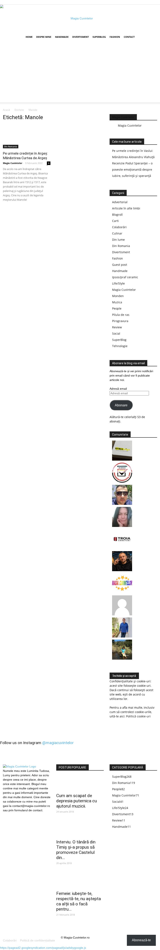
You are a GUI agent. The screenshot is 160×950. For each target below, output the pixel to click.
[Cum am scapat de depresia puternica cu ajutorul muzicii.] (80, 783)
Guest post (119, 265)
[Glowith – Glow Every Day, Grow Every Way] (122, 658)
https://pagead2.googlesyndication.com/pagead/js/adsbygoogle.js (43, 947)
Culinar (117, 233)
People (116, 308)
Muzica (117, 302)
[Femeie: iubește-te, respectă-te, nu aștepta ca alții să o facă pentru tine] (80, 881)
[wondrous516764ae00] (122, 614)
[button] (152, 37)
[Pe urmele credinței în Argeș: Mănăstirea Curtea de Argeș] (26, 136)
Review (117, 327)
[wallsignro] (122, 459)
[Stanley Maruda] (122, 570)
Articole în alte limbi (126, 208)
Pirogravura (120, 321)
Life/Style (118, 283)
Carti (115, 221)
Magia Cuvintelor (12, 163)
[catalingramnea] (122, 504)
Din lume (118, 240)
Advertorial (120, 202)
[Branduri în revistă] (122, 482)
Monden (118, 296)
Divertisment (80, 36)
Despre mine (43, 36)
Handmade (62, 36)
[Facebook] (6, 815)
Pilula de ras (120, 315)
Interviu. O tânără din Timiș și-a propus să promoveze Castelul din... (75, 849)
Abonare (121, 405)
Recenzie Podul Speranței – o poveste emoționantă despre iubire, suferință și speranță (132, 169)
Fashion (115, 36)
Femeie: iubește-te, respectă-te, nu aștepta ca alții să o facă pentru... (78, 901)
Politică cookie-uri (138, 716)
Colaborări (119, 227)
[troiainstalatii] (122, 548)
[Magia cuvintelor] (80, 18)
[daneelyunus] (122, 636)
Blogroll (117, 215)
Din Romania (10, 146)
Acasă (6, 110)
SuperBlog (99, 36)
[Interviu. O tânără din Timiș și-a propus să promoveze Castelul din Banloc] (80, 829)
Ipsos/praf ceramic (125, 277)
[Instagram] (13, 815)
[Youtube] (20, 815)
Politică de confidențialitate (37, 940)
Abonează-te (141, 940)
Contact (129, 36)
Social (116, 333)
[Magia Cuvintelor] (122, 592)
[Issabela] (122, 526)
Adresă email (118, 388)
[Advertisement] (80, 73)
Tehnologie (120, 346)
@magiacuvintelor (58, 742)
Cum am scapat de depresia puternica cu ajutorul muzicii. (76, 801)
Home (29, 36)
